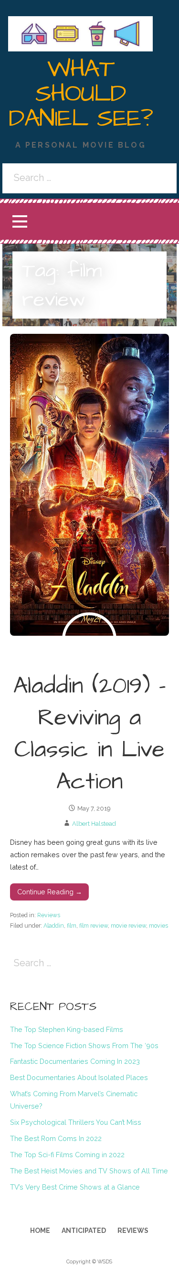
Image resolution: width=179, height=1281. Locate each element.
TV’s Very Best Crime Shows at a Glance (75, 1187)
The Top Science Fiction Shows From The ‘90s (84, 1045)
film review (93, 925)
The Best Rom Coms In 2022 (56, 1138)
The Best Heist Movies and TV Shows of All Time (89, 1171)
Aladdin (53, 925)
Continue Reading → (49, 892)
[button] (19, 221)
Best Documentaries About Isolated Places (79, 1077)
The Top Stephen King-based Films (66, 1029)
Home (40, 1230)
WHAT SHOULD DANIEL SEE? (80, 94)
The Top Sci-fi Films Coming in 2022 (67, 1155)
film (71, 925)
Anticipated (84, 1230)
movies (158, 925)
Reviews (48, 915)
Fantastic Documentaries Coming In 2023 (75, 1061)
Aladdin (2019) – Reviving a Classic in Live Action (89, 734)
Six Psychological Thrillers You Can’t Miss (75, 1122)
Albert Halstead (94, 823)
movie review (128, 925)
